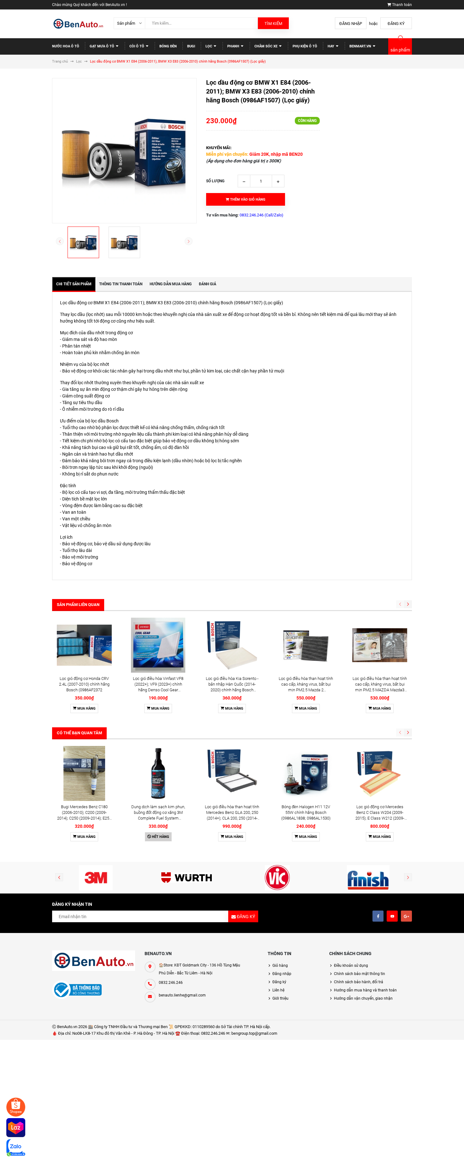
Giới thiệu (280, 998)
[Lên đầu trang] (437, 1151)
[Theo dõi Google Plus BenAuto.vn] (406, 916)
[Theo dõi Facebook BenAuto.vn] (378, 916)
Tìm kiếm (273, 23)
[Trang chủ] (78, 23)
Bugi (191, 46)
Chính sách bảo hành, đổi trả (358, 982)
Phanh (233, 46)
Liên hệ (278, 990)
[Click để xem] (124, 150)
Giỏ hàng (280, 965)
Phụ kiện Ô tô (305, 46)
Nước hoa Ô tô (65, 46)
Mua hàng (86, 708)
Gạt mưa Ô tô (102, 46)
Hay (331, 46)
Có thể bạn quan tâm (79, 732)
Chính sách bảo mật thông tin (359, 974)
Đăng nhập (350, 23)
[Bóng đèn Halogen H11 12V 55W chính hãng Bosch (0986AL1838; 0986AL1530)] (305, 773)
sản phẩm (400, 49)
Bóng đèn (168, 46)
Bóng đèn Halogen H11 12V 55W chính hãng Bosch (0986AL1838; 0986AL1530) (305, 812)
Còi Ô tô (137, 46)
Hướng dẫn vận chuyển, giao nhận (363, 998)
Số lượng (215, 181)
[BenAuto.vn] (93, 961)
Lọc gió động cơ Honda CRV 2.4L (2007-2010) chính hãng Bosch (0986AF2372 (84, 684)
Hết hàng (160, 837)
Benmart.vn (360, 46)
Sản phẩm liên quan (78, 604)
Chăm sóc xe (266, 46)
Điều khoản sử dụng (351, 965)
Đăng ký (396, 23)
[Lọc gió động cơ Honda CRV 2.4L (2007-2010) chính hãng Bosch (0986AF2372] (84, 645)
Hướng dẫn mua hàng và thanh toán (365, 990)
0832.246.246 (171, 982)
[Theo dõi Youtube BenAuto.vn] (392, 916)
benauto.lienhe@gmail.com (182, 995)
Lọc (209, 46)
